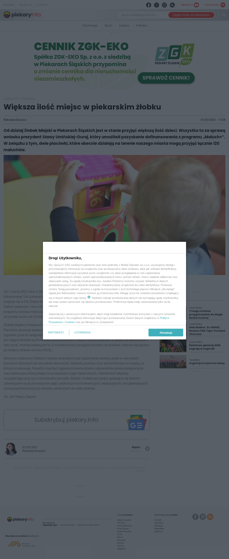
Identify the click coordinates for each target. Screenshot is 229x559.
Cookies (70, 321)
